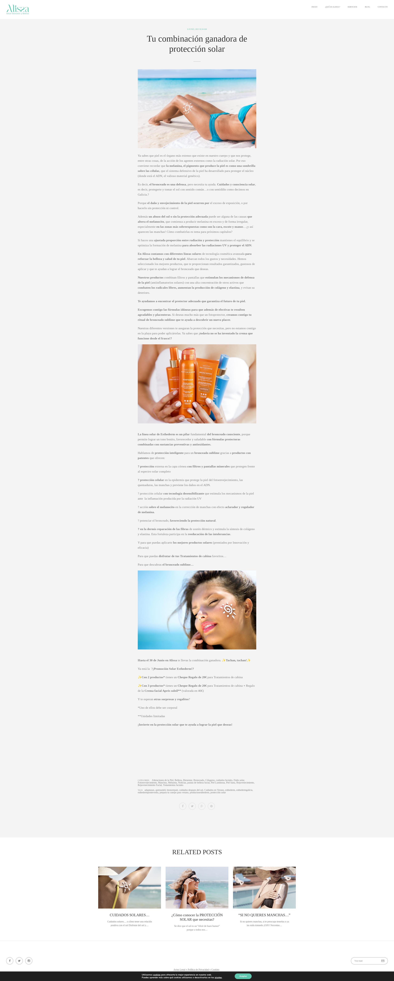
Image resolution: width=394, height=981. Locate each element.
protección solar (218, 792)
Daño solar (239, 780)
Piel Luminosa (218, 782)
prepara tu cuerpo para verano (174, 792)
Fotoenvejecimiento (147, 782)
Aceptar (243, 976)
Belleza (178, 780)
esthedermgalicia (244, 790)
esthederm (230, 790)
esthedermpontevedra (148, 792)
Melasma (172, 782)
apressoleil (160, 790)
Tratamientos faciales (173, 785)
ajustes (218, 977)
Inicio (314, 7)
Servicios (352, 7)
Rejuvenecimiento (245, 782)
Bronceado (198, 780)
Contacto (383, 7)
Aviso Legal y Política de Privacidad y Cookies (196, 969)
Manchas (162, 782)
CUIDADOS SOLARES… (129, 915)
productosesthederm (199, 792)
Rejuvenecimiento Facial (150, 785)
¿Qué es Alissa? (332, 7)
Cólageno (210, 780)
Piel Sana (230, 782)
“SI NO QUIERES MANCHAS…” (264, 915)
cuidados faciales (224, 780)
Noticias (182, 782)
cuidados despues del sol (191, 790)
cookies (157, 974)
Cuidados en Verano (214, 790)
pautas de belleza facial (198, 782)
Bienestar (187, 780)
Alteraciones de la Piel (162, 780)
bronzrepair (172, 790)
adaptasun (149, 790)
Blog (367, 7)
